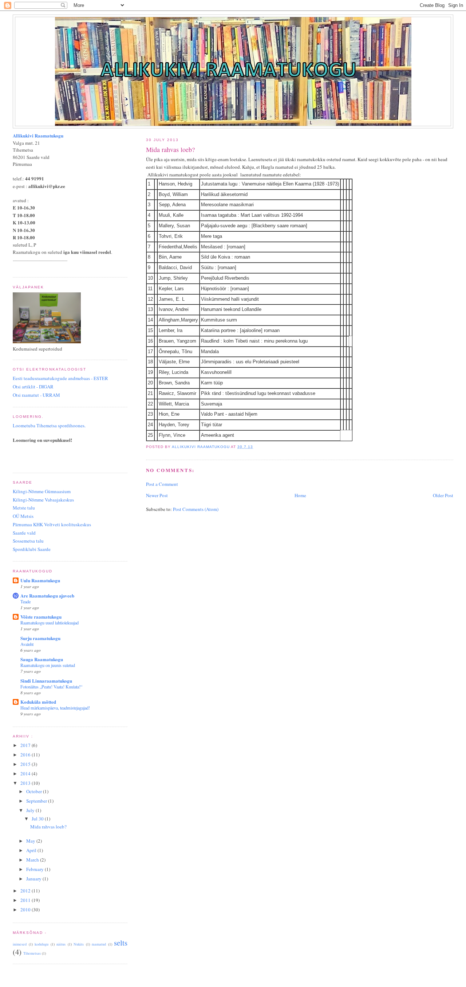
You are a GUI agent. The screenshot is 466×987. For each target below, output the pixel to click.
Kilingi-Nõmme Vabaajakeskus (43, 499)
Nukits (79, 944)
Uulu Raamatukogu (40, 580)
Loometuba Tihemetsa (49, 425)
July (31, 810)
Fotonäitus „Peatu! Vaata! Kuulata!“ (51, 687)
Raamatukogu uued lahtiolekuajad (49, 623)
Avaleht (26, 644)
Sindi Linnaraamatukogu (46, 680)
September (37, 801)
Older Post (443, 495)
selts (120, 943)
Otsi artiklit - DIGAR (33, 386)
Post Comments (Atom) (195, 509)
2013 (26, 783)
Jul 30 (38, 818)
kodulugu (41, 944)
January (34, 878)
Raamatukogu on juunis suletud (47, 665)
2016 (26, 754)
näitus (61, 944)
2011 (26, 900)
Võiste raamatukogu (41, 616)
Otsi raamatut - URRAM (36, 395)
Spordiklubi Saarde (32, 549)
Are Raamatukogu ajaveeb (47, 595)
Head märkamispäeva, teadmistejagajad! (55, 708)
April (31, 850)
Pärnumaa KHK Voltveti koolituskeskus (52, 524)
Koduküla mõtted (38, 701)
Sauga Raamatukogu (41, 659)
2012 (26, 890)
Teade (25, 601)
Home (300, 495)
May (31, 841)
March (33, 859)
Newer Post (157, 495)
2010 (26, 909)
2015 (26, 764)
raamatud (99, 944)
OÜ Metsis (23, 516)
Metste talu (24, 507)
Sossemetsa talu (28, 541)
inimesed (20, 944)
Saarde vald (24, 533)
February (35, 869)
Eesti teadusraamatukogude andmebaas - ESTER (60, 378)
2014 (26, 773)
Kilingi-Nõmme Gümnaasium (42, 491)
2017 (26, 745)
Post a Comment (162, 484)
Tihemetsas (32, 953)
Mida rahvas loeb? (48, 826)
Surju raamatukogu (40, 638)
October (34, 791)
